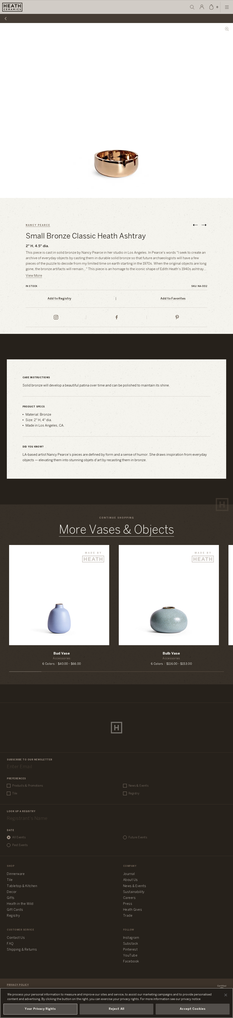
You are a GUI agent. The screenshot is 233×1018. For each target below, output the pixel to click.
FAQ (10, 943)
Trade (128, 915)
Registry (134, 793)
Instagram (131, 937)
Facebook (131, 961)
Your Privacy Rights (40, 1009)
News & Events (139, 786)
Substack (130, 943)
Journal (129, 874)
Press (127, 904)
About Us (130, 880)
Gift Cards (15, 909)
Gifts (11, 898)
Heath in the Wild (20, 904)
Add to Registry (59, 298)
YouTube (130, 955)
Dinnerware (16, 874)
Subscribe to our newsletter (29, 760)
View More (34, 275)
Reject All (116, 1009)
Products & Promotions (27, 786)
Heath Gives (132, 909)
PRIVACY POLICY (18, 985)
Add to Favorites (172, 298)
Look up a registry (21, 812)
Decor (12, 892)
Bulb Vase (171, 653)
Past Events (20, 845)
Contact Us (16, 937)
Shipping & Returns (22, 949)
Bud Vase (61, 653)
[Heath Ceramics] (116, 727)
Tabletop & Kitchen (22, 886)
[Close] (226, 995)
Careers (129, 898)
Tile (14, 793)
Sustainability (133, 892)
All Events (18, 837)
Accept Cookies (192, 1009)
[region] (116, 1003)
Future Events (138, 837)
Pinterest (130, 949)
